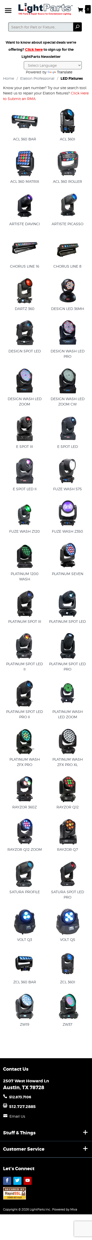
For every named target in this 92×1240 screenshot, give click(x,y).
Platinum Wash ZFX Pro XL (67, 762)
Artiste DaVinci (24, 224)
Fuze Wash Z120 (24, 531)
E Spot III (24, 446)
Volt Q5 (67, 939)
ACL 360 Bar (24, 139)
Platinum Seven (67, 574)
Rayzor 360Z (24, 807)
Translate (64, 72)
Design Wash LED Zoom (25, 401)
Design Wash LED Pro (68, 354)
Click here (34, 49)
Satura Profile (24, 892)
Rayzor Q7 (67, 849)
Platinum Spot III (24, 621)
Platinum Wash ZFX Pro (24, 762)
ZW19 (24, 1024)
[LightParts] (46, 9)
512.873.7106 (20, 1097)
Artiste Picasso (67, 224)
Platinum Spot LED (67, 621)
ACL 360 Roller (67, 181)
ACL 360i (67, 139)
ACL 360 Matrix (24, 181)
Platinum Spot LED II (24, 667)
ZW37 (67, 1024)
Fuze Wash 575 (67, 489)
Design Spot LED (24, 351)
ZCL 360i (67, 982)
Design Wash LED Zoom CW (68, 401)
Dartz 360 (24, 308)
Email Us (17, 1116)
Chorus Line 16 (24, 266)
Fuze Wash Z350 (67, 531)
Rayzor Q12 (67, 807)
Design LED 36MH (67, 308)
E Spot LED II (25, 489)
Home (8, 78)
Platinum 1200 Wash (25, 576)
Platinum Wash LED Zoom (67, 714)
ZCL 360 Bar (24, 982)
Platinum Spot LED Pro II (24, 714)
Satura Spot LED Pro (67, 895)
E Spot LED (67, 446)
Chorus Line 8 (67, 266)
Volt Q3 (24, 939)
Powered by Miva (64, 1209)
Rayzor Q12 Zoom (24, 849)
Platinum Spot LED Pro (67, 667)
